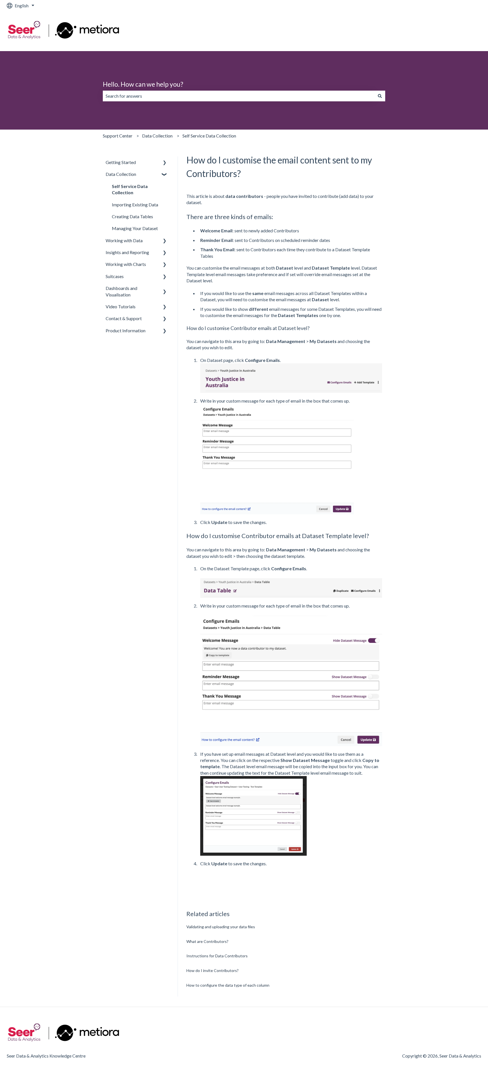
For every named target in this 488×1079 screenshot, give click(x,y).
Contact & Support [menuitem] (124, 318)
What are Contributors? (207, 941)
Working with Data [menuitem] (124, 240)
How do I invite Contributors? (212, 970)
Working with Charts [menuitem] (126, 264)
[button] (164, 163)
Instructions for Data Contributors (217, 955)
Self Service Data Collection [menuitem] (130, 189)
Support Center (117, 135)
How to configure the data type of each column (227, 985)
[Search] (379, 96)
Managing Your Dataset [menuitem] (135, 228)
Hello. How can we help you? (143, 84)
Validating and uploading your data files (220, 926)
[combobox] (238, 96)
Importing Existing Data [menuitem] (135, 204)
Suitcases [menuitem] (115, 276)
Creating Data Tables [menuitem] (132, 216)
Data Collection (157, 135)
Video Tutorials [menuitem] (121, 306)
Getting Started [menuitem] (121, 162)
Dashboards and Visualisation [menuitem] (121, 291)
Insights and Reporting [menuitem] (127, 252)
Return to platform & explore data (443, 31)
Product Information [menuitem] (125, 330)
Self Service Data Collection (209, 135)
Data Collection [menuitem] (121, 174)
